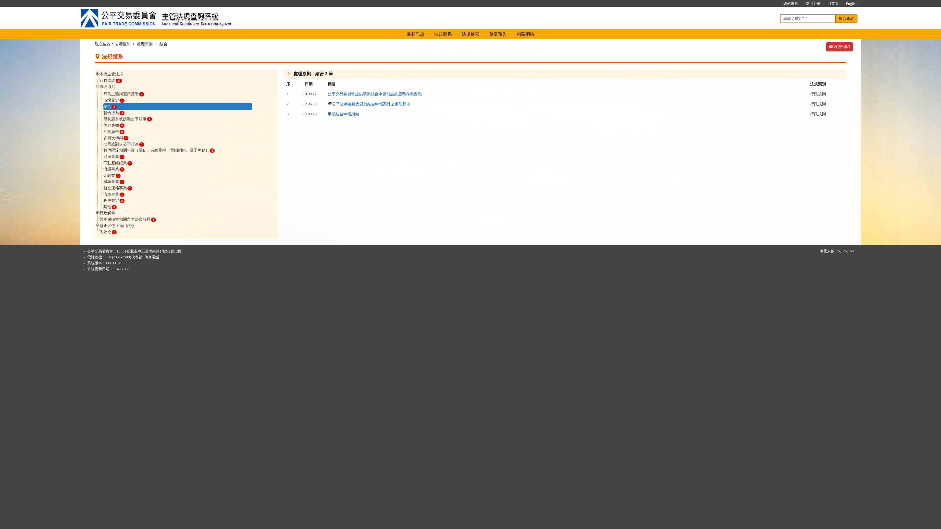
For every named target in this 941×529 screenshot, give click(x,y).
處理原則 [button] (107, 86)
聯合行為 (113, 113)
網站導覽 (790, 4)
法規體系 (443, 34)
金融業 (111, 175)
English (851, 4)
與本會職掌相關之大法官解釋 (126, 219)
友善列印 (841, 47)
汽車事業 (113, 194)
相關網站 (525, 34)
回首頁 (833, 4)
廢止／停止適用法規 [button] (117, 226)
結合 (109, 106)
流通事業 (113, 169)
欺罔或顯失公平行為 (122, 144)
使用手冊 (812, 4)
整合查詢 (846, 18)
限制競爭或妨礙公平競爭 (126, 119)
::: (774, 4)
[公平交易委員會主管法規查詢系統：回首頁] (119, 10)
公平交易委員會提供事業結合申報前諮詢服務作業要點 (375, 94)
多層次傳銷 (115, 138)
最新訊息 (415, 34)
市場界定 (113, 100)
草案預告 (498, 34)
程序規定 (113, 200)
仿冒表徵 (113, 125)
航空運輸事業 (117, 188)
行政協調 (109, 80)
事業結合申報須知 (343, 114)
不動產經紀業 (117, 163)
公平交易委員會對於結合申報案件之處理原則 (371, 104)
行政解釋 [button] (107, 213)
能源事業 (113, 157)
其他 (109, 207)
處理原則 (145, 44)
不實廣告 (113, 132)
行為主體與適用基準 (122, 94)
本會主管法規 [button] (111, 74)
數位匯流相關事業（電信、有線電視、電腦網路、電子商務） (158, 150)
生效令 (107, 232)
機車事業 (113, 182)
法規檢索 (470, 34)
